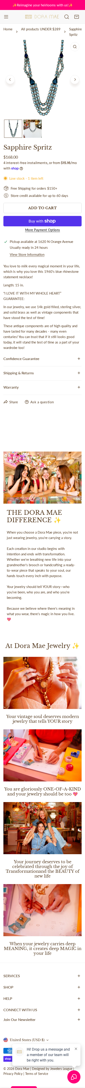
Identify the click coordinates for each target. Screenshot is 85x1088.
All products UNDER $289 (41, 29)
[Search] (67, 17)
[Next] (74, 79)
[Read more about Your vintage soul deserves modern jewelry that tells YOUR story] (42, 683)
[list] (42, 79)
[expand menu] (6, 17)
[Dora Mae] (42, 17)
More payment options (42, 230)
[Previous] (10, 79)
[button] (77, 17)
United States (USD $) (27, 1040)
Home (7, 29)
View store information (27, 254)
